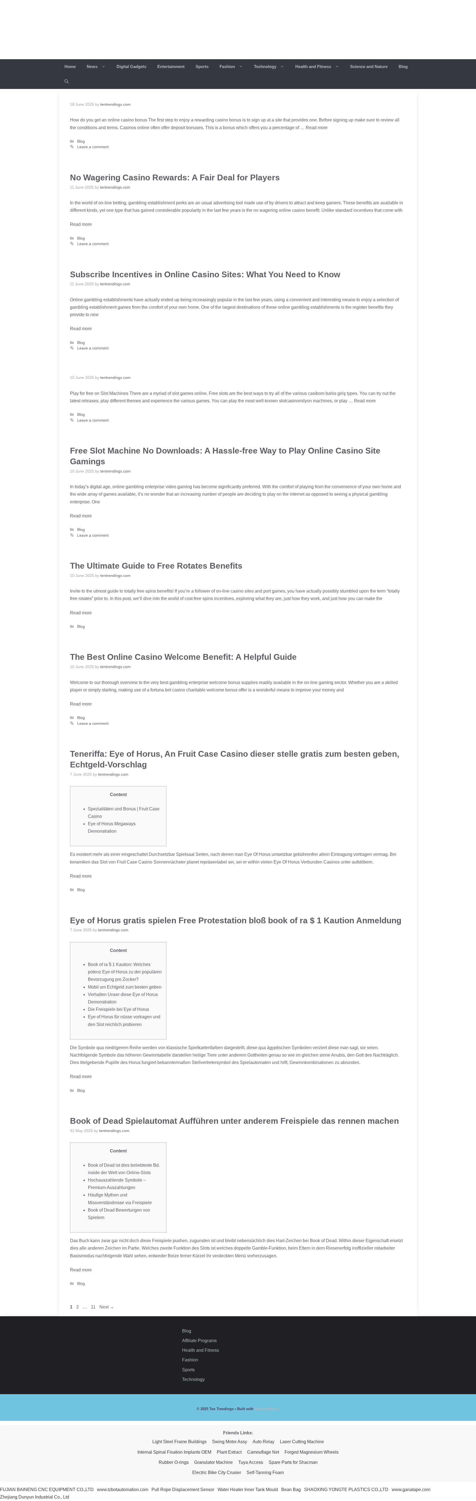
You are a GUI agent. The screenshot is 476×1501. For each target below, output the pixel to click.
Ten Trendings (111, 29)
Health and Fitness (313, 66)
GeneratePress (267, 1409)
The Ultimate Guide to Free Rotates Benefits (156, 565)
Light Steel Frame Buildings (179, 1441)
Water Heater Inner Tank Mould (248, 1489)
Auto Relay (263, 1441)
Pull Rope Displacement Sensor (183, 1489)
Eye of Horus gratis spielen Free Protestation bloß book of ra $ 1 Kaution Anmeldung (235, 920)
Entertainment (171, 66)
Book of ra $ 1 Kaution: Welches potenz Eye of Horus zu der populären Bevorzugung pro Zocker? (125, 972)
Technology (265, 66)
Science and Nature (369, 66)
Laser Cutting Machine (302, 1441)
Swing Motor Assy (229, 1441)
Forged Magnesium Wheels (312, 1452)
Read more (317, 127)
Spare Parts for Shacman (293, 1462)
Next (106, 1307)
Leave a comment (93, 147)
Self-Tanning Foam (265, 1472)
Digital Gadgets (131, 66)
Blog (403, 66)
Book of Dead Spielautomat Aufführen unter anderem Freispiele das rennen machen (234, 1120)
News (93, 66)
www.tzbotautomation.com (122, 1489)
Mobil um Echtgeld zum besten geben (124, 987)
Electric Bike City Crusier (216, 1472)
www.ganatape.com (411, 1489)
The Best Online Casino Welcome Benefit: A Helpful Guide (183, 656)
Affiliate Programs (199, 1340)
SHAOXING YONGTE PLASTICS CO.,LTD (346, 1489)
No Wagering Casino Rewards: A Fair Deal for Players (175, 177)
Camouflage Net (263, 1452)
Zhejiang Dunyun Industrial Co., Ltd (34, 1497)
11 (94, 1307)
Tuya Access (250, 1462)
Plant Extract (229, 1452)
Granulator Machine (213, 1462)
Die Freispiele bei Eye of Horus (118, 1009)
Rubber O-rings (174, 1462)
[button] (66, 81)
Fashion (228, 66)
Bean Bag (291, 1489)
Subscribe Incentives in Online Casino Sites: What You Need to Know (205, 274)
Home (70, 66)
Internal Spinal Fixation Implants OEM (174, 1452)
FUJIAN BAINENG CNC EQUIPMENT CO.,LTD (47, 1489)
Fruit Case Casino (135, 862)
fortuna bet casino (168, 690)
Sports (202, 66)
